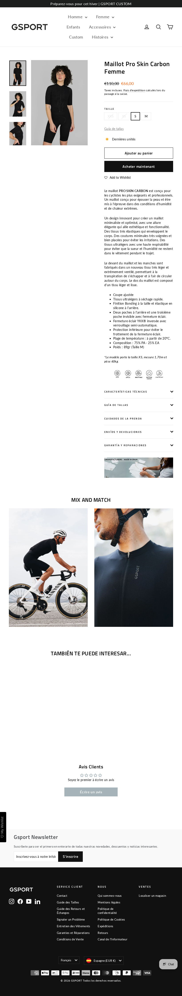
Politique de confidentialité (107, 911)
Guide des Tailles (68, 902)
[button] (117, 177)
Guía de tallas (114, 129)
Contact (62, 895)
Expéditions (105, 926)
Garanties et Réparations (73, 933)
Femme (103, 16)
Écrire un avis (91, 792)
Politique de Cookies (111, 919)
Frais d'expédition (134, 90)
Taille (109, 108)
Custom (76, 36)
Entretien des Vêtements (73, 926)
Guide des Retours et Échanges (71, 911)
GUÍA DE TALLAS (116, 405)
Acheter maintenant (139, 166)
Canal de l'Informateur (112, 939)
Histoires (101, 36)
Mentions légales (109, 902)
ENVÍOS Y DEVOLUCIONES (123, 432)
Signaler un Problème (71, 919)
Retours (103, 933)
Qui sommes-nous (110, 895)
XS (124, 116)
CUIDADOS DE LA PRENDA (123, 418)
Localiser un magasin (152, 895)
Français (66, 960)
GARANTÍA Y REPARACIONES (125, 445)
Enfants (73, 26)
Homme (76, 16)
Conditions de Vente (70, 939)
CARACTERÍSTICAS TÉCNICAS (125, 391)
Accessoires (100, 26)
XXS (111, 116)
